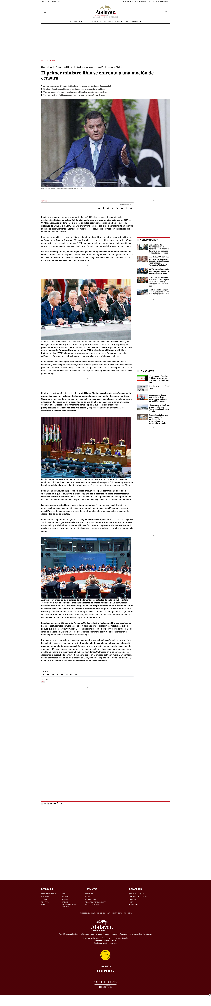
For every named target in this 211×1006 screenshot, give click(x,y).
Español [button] (46, 2)
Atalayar (44, 61)
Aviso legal (128, 913)
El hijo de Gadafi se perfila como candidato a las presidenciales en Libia (74, 89)
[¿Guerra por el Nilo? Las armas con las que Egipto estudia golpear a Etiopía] (142, 407)
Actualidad (65, 896)
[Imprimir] (103, 208)
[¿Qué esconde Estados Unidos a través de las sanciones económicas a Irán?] (142, 378)
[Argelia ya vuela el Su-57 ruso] (142, 388)
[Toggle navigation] (45, 11)
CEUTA (132, 2)
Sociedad (65, 899)
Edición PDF (89, 894)
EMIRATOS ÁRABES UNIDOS (143, 2)
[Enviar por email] (99, 208)
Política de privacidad (114, 913)
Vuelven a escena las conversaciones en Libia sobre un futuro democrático (75, 92)
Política (52, 61)
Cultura (44, 899)
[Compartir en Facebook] (108, 208)
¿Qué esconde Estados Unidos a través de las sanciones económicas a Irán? (159, 379)
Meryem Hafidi (46, 201)
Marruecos (45, 896)
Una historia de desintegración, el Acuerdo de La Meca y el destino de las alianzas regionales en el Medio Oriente (159, 249)
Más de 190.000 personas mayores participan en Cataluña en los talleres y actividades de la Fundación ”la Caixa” (159, 261)
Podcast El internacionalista (95, 902)
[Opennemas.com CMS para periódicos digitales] (105, 984)
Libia (43, 682)
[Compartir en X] (112, 208)
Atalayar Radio (90, 899)
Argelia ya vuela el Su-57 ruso (159, 387)
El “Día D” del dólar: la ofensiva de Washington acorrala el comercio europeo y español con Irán (159, 282)
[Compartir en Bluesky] (117, 208)
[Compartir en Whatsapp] (131, 208)
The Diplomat (133, 905)
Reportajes (45, 902)
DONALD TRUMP (158, 2)
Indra (131, 902)
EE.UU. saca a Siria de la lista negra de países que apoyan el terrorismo (159, 271)
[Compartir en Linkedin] (126, 208)
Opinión (43, 905)
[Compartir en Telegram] (122, 208)
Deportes (65, 902)
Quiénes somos (84, 913)
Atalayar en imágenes (92, 905)
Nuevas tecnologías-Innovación (69, 905)
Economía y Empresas (48, 894)
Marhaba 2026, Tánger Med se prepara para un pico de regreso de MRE (159, 292)
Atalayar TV (89, 896)
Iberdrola (132, 899)
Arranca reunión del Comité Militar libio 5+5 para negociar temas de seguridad (77, 86)
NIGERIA (166, 2)
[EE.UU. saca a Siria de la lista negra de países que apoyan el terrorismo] (142, 271)
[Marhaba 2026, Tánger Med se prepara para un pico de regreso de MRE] (142, 292)
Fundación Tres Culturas (137, 896)
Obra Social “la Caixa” (136, 894)
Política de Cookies (98, 913)
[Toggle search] (166, 11)
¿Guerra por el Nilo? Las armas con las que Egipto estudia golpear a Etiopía (159, 408)
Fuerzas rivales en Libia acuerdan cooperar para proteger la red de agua (74, 95)
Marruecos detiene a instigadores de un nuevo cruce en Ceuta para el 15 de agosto (158, 398)
